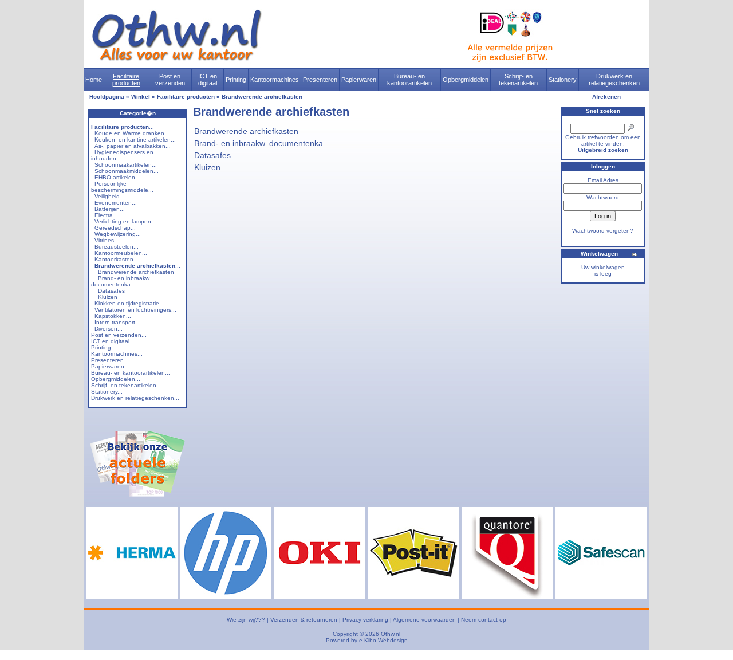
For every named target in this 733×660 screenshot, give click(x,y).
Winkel (140, 96)
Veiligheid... (109, 196)
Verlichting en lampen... (125, 221)
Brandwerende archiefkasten (262, 96)
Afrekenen (606, 96)
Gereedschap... (115, 228)
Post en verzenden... (119, 335)
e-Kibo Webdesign (383, 640)
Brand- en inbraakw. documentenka (121, 281)
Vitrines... (106, 240)
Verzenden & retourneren (303, 619)
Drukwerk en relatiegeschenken (614, 80)
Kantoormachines (274, 79)
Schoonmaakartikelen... (125, 165)
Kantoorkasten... (116, 259)
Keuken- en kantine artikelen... (135, 139)
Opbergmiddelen (465, 79)
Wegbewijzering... (117, 234)
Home (93, 79)
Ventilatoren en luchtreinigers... (135, 310)
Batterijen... (109, 209)
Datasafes (111, 291)
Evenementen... (115, 202)
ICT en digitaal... (113, 341)
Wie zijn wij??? (246, 619)
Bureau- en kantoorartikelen (409, 80)
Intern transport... (117, 322)
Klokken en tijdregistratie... (129, 303)
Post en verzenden (170, 80)
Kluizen (107, 297)
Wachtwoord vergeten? (602, 230)
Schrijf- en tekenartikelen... (126, 385)
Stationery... (107, 391)
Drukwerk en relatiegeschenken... (135, 398)
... (122, 127)
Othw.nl (390, 634)
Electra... (106, 215)
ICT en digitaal (207, 80)
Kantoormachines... (117, 354)
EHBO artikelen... (117, 177)
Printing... (103, 347)
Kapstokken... (112, 316)
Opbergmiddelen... (115, 379)
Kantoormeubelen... (120, 253)
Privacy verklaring (365, 619)
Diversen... (108, 328)
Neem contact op (483, 619)
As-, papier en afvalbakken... (132, 146)
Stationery (563, 79)
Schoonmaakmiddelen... (126, 171)
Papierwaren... (110, 366)
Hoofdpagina (106, 96)
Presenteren (320, 79)
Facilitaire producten (126, 80)
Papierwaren (358, 79)
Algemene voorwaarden (424, 619)
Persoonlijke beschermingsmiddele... (122, 186)
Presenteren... (110, 360)
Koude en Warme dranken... (132, 133)
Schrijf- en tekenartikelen (518, 80)
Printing (236, 79)
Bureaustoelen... (116, 246)
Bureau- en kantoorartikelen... (130, 373)
